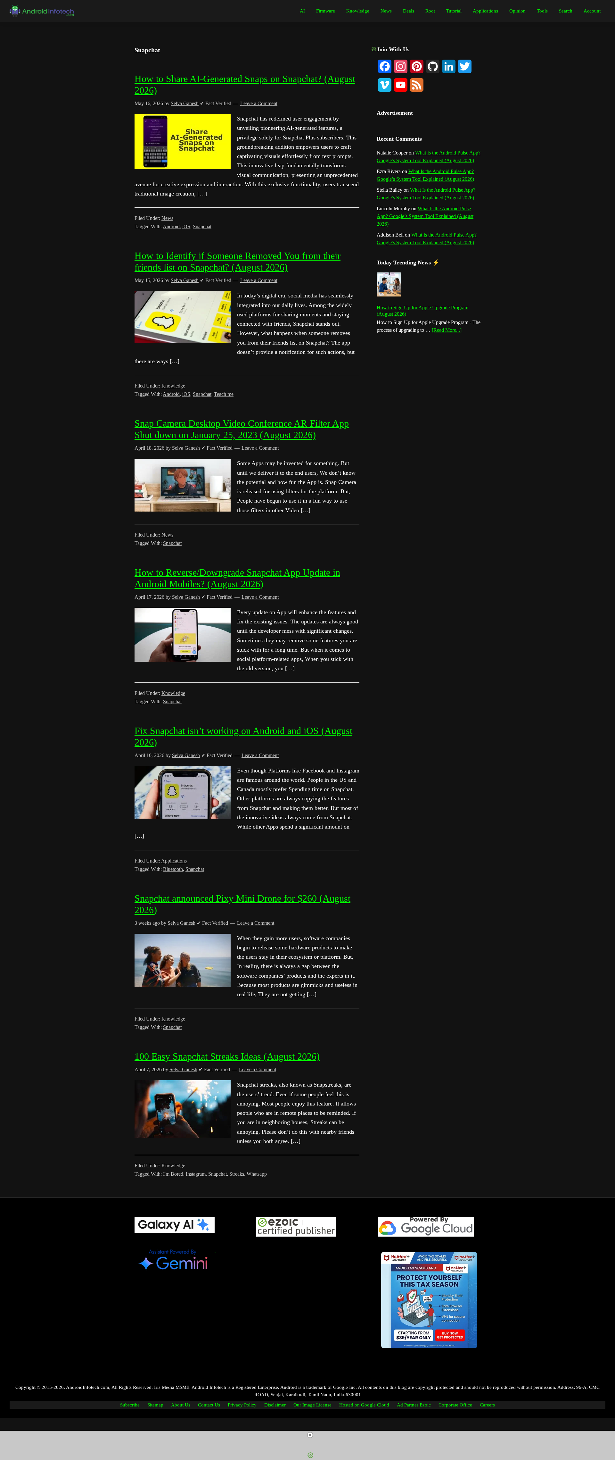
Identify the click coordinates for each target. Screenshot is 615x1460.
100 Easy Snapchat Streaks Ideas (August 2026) (227, 1056)
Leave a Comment (258, 103)
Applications (174, 860)
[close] (310, 1435)
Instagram (196, 1174)
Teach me (224, 394)
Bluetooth (173, 869)
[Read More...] (447, 330)
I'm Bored (173, 1174)
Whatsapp (257, 1174)
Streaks (236, 1174)
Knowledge (173, 385)
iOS (186, 226)
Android (171, 226)
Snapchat (202, 226)
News (167, 218)
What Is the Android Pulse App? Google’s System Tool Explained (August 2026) (425, 216)
